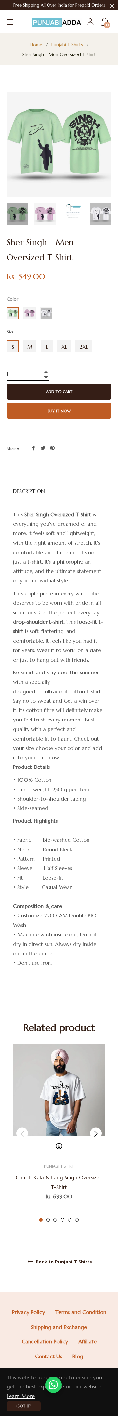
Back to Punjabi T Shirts (63, 1262)
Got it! (23, 1406)
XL (64, 346)
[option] (59, 1133)
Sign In (90, 21)
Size (11, 332)
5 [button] (69, 1220)
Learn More (21, 1396)
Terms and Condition (80, 1312)
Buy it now (59, 410)
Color (12, 299)
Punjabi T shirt (59, 1166)
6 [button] (77, 1220)
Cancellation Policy (45, 1341)
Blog (77, 1356)
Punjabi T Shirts (67, 45)
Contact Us (48, 1356)
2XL (83, 346)
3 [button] (55, 1220)
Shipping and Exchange (59, 1327)
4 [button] (62, 1220)
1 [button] (41, 1220)
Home (36, 45)
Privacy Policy (28, 1312)
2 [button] (48, 1220)
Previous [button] (22, 1133)
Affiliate (87, 1341)
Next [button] (96, 1133)
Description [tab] (29, 491)
